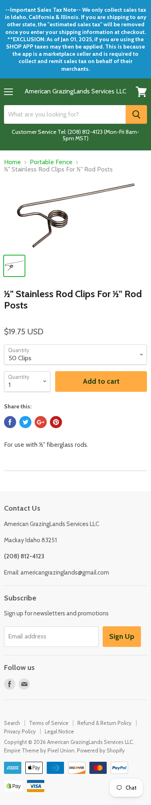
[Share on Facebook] (10, 422)
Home (12, 162)
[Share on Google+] (41, 422)
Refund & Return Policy (104, 723)
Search (12, 723)
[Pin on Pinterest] (56, 422)
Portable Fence (51, 162)
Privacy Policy (20, 731)
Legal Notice (59, 731)
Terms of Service (48, 723)
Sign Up (121, 636)
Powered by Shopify (101, 750)
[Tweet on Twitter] (25, 422)
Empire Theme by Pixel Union (39, 750)
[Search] (136, 114)
